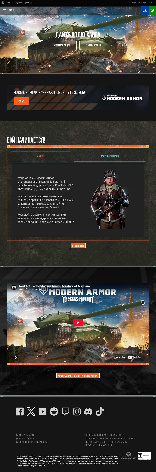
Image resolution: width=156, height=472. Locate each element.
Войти (132, 3)
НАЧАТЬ (21, 101)
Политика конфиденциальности (104, 435)
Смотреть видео (62, 45)
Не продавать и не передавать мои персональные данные (106, 443)
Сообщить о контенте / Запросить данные (111, 439)
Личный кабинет (26, 435)
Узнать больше (93, 45)
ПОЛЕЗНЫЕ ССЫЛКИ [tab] (110, 156)
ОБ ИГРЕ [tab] (40, 156)
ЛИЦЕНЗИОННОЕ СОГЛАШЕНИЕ (32, 442)
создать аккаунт (146, 3)
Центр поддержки (27, 439)
